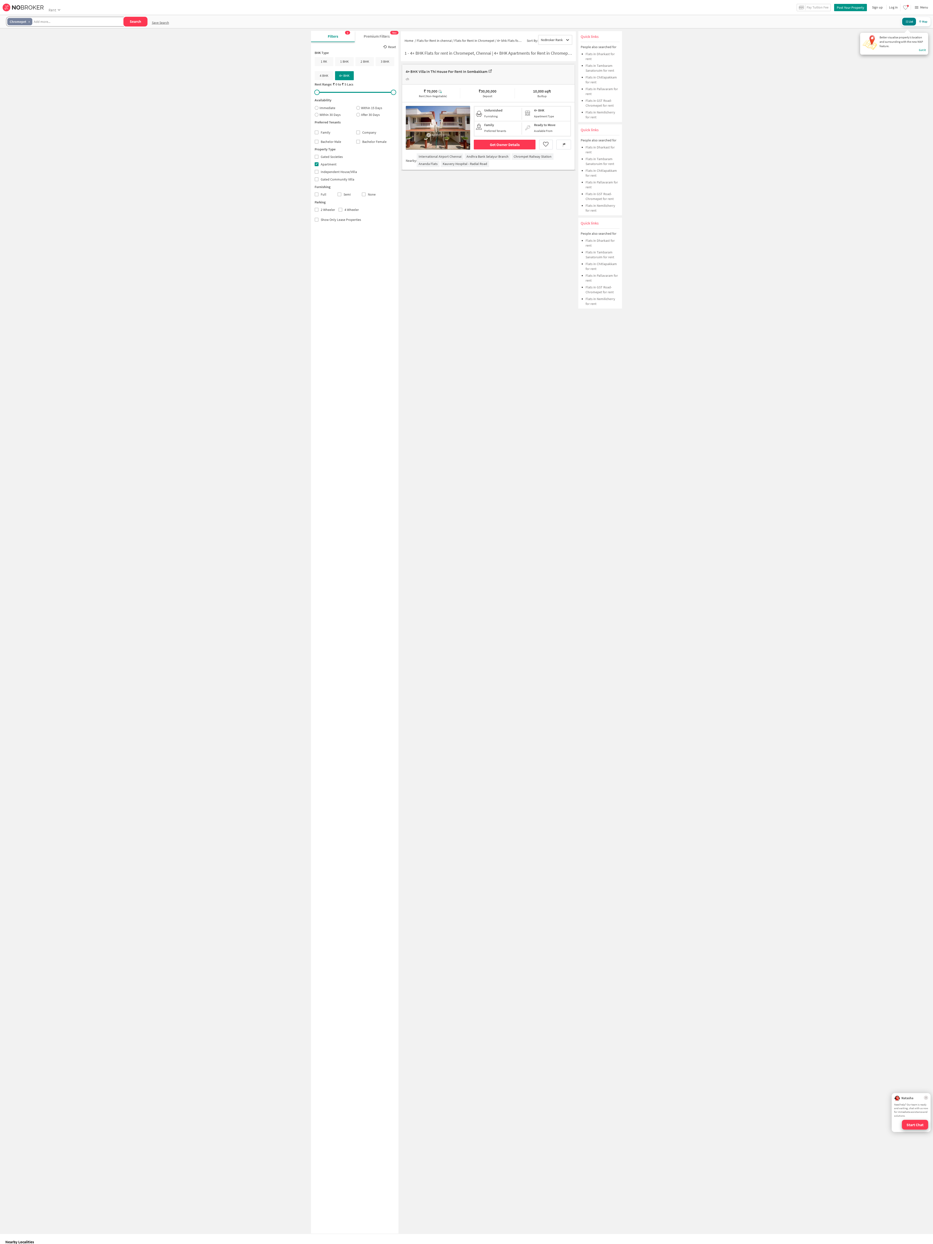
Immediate (327, 108)
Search (135, 21)
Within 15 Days (371, 108)
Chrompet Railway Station (533, 156)
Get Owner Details (505, 144)
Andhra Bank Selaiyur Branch (487, 156)
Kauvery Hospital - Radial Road (465, 164)
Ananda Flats (428, 164)
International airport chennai (440, 156)
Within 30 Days (330, 114)
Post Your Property (850, 7)
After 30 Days (370, 114)
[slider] (317, 92)
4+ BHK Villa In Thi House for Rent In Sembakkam (446, 71)
